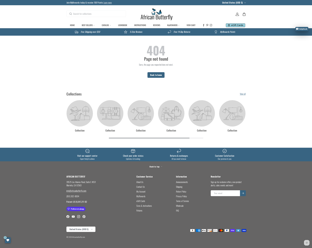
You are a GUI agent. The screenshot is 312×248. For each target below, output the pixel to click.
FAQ (177, 210)
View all (243, 93)
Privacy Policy (181, 196)
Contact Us (140, 186)
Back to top (155, 166)
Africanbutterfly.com (78, 237)
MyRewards (140, 196)
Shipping (179, 186)
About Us (139, 182)
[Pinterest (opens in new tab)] (207, 25)
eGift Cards (140, 201)
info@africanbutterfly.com (76, 190)
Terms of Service (182, 201)
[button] (244, 14)
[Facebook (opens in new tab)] (203, 25)
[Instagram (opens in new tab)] (211, 25)
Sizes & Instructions (144, 205)
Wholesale (180, 205)
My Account (140, 191)
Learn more (107, 2)
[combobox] (96, 14)
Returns (139, 210)
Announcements (182, 182)
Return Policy (181, 191)
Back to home (156, 74)
